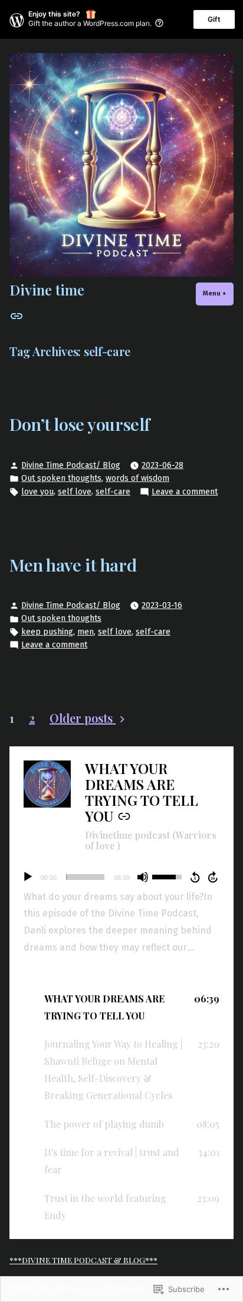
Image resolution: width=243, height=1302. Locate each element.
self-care (113, 492)
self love (74, 492)
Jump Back (195, 877)
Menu (218, 293)
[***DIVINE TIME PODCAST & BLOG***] (16, 315)
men (85, 632)
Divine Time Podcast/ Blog (70, 465)
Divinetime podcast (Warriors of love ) (150, 840)
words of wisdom (137, 478)
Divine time (46, 289)
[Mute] (143, 877)
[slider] (85, 877)
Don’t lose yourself (79, 424)
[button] (121, 1008)
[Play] (28, 877)
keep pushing (47, 632)
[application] (121, 877)
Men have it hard (72, 564)
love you (37, 492)
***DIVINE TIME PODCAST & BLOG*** (83, 1259)
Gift (214, 19)
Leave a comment (185, 492)
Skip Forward (213, 877)
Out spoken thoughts (61, 478)
